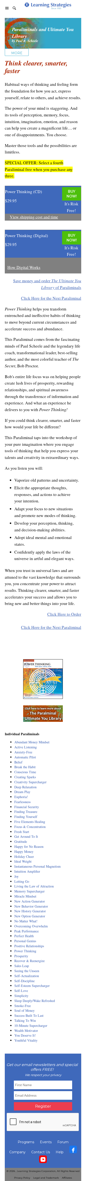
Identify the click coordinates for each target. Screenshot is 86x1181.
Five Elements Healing (29, 821)
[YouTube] (43, 1160)
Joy (16, 876)
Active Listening (25, 747)
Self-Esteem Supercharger (32, 985)
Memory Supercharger (29, 891)
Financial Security (26, 807)
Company (17, 1152)
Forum (63, 1142)
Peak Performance (26, 931)
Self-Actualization (26, 976)
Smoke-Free (22, 1005)
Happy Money (23, 851)
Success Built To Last (28, 1015)
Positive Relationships (29, 946)
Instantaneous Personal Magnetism (37, 866)
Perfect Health (24, 936)
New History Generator (30, 911)
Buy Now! (71, 193)
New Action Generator (29, 901)
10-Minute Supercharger (30, 1025)
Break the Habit (25, 767)
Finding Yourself (25, 816)
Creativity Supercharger (30, 782)
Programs (26, 1142)
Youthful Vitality (26, 1040)
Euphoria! (21, 797)
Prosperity (21, 956)
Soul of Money (24, 1010)
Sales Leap (21, 965)
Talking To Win (25, 1020)
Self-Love (21, 990)
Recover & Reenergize (29, 960)
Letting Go (21, 881)
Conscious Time (25, 772)
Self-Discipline (24, 981)
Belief (18, 762)
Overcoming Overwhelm (31, 926)
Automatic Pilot (25, 757)
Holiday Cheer (24, 856)
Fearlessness (22, 802)
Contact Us (40, 1152)
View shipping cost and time (34, 217)
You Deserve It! (25, 1035)
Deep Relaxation (25, 787)
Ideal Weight (23, 861)
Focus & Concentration (30, 826)
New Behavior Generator (31, 906)
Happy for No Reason (28, 846)
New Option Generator (29, 916)
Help (60, 1152)
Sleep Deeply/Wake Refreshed (34, 1000)
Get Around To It (26, 836)
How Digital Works (23, 267)
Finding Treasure (25, 811)
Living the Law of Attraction (34, 886)
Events (46, 1142)
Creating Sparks (25, 777)
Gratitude (20, 841)
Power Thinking (25, 951)
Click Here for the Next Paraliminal (51, 298)
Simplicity (21, 995)
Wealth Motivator (26, 1030)
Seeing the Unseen (26, 971)
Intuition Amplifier (27, 871)
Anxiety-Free (23, 752)
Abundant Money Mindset (31, 742)
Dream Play (22, 791)
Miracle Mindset (25, 896)
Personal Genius (25, 941)
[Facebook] (73, 1151)
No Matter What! (26, 921)
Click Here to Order (64, 614)
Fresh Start (21, 831)
